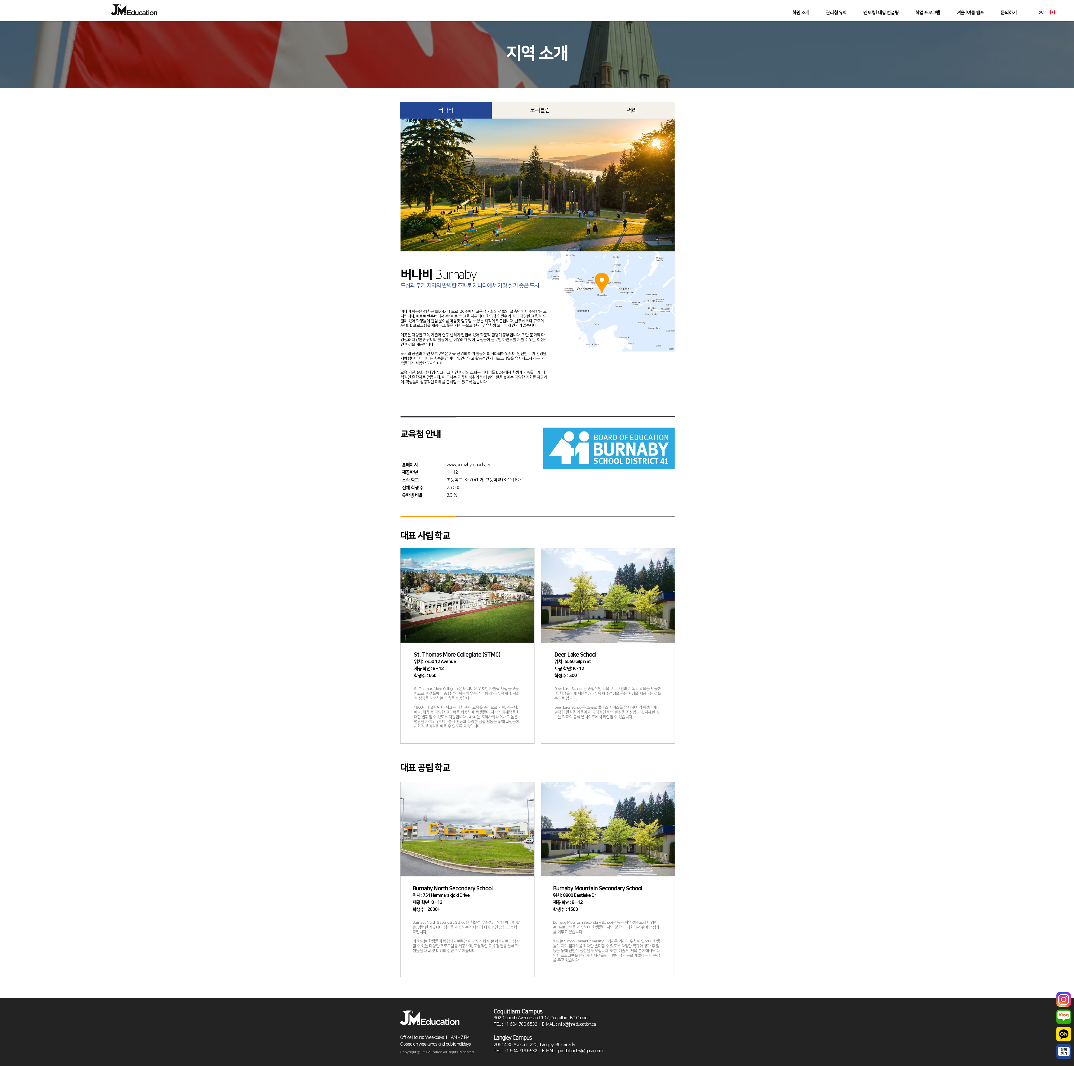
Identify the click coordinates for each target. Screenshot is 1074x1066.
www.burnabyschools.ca (468, 464)
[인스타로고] (1063, 999)
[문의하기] (1063, 1051)
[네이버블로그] (1063, 1017)
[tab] (446, 110)
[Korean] (1041, 12)
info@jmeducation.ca (577, 1024)
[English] (1052, 12)
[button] (836, 12)
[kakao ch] (1063, 1034)
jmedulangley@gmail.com (580, 1050)
